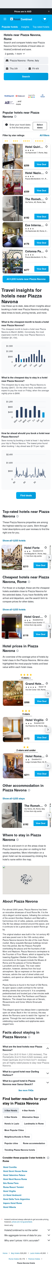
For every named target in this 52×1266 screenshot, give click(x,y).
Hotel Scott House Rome (15, 1171)
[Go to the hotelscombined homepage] (21, 19)
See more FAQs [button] (26, 1090)
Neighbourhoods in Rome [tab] (17, 1136)
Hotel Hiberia (9, 1207)
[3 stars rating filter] (15, 141)
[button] (49, 11)
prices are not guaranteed (22, 1221)
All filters (44, 135)
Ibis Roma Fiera (10, 1183)
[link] (26, 279)
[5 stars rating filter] (39, 141)
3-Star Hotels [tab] (10, 1110)
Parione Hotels (34, 1259)
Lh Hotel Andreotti (12, 1195)
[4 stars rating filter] (26, 141)
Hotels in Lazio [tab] (11, 1123)
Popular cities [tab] (11, 1143)
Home (5, 1253)
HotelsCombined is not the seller (21, 1230)
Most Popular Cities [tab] (14, 1130)
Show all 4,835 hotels (14, 540)
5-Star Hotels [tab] (10, 1117)
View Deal (41, 164)
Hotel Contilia (10, 1167)
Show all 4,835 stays (14, 798)
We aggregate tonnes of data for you (22, 1235)
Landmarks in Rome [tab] (34, 1123)
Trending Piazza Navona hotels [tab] (19, 1149)
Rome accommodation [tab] (34, 1143)
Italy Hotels (15, 1253)
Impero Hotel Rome (12, 1203)
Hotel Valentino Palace (14, 1175)
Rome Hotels (14, 1259)
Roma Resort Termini (13, 1187)
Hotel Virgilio (9, 1191)
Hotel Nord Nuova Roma (15, 1179)
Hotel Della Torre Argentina (16, 1199)
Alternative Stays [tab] (30, 1117)
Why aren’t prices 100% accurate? (21, 1240)
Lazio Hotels (35, 1253)
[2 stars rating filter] (6, 141)
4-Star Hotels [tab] (28, 1110)
